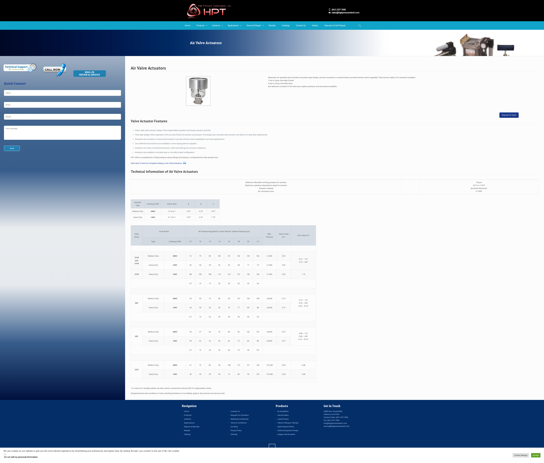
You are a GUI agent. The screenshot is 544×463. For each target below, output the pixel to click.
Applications (189, 423)
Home (186, 411)
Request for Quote (509, 115)
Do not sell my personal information (21, 457)
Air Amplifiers (282, 411)
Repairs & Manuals (191, 427)
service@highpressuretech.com (336, 426)
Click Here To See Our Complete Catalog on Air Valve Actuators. (156, 163)
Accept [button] (536, 455)
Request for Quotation (240, 415)
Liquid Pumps (283, 419)
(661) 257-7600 (342, 417)
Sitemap (234, 434)
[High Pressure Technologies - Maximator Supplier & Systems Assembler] (209, 10)
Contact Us (235, 411)
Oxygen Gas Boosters (286, 434)
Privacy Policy (236, 430)
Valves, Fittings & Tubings (287, 423)
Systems (187, 419)
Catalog (187, 434)
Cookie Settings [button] (520, 455)
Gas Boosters (283, 415)
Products (187, 415)
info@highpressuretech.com (335, 423)
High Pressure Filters (285, 427)
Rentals (187, 430)
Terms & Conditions (239, 423)
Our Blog (234, 427)
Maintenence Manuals (239, 419)
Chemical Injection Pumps (287, 430)
